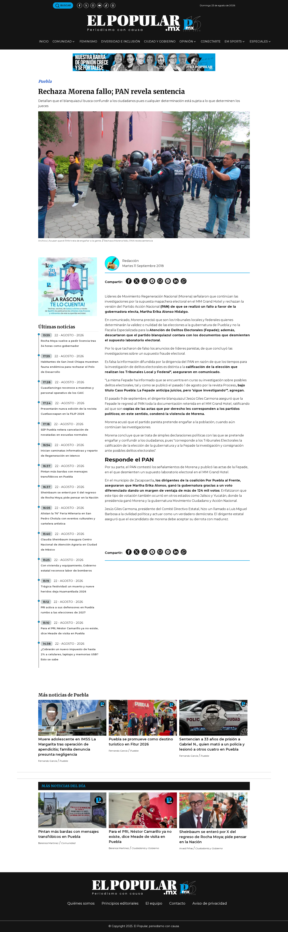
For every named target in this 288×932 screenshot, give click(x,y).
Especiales (259, 41)
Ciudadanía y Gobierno (145, 848)
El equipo (154, 903)
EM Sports (233, 41)
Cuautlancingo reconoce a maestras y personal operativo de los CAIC (67, 390)
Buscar (65, 5)
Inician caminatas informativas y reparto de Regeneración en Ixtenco (69, 453)
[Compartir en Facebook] (129, 281)
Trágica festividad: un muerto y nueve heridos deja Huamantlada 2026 (67, 589)
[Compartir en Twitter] (136, 281)
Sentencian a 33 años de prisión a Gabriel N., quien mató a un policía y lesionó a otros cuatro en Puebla (212, 744)
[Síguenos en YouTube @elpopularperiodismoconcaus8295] (99, 5)
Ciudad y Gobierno (160, 41)
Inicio (44, 41)
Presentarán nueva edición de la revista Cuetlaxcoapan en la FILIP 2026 (69, 411)
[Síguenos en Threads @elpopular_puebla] (112, 5)
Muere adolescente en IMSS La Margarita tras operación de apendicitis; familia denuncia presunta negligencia (67, 747)
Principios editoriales (120, 903)
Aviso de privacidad (209, 903)
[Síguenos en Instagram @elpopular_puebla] (92, 5)
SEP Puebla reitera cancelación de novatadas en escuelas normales (64, 432)
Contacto (177, 903)
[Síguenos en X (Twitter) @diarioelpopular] (86, 5)
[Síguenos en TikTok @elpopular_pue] (106, 5)
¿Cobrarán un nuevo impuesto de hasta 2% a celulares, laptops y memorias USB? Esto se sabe (69, 654)
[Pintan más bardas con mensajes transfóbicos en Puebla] (72, 810)
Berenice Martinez (48, 843)
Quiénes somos (81, 903)
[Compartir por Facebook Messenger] (168, 281)
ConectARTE (211, 41)
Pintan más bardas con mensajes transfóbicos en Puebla (64, 474)
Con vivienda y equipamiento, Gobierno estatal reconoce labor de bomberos (68, 568)
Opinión (186, 41)
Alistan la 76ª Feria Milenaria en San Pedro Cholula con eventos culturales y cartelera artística (68, 518)
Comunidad (62, 41)
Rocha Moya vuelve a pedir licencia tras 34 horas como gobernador (68, 343)
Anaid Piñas (186, 848)
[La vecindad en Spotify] (67, 286)
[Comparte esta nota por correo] (160, 281)
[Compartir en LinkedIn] (176, 281)
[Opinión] (144, 62)
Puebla (45, 81)
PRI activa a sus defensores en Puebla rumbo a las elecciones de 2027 (67, 610)
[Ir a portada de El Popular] (144, 23)
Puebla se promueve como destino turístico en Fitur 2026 (141, 741)
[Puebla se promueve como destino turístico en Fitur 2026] (143, 718)
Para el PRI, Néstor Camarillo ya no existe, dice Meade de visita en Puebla (69, 631)
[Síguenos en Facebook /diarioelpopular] (79, 5)
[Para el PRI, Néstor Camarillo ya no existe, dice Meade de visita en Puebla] (143, 810)
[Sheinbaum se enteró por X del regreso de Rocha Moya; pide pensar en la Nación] (213, 810)
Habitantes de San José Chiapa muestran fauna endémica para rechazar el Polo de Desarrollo (69, 366)
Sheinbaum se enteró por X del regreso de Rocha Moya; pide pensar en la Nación (69, 495)
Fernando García (47, 760)
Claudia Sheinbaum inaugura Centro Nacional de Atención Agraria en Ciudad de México (69, 544)
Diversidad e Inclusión (120, 41)
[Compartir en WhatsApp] (144, 281)
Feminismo (88, 41)
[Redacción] (112, 263)
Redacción (130, 261)
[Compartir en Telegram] (152, 281)
